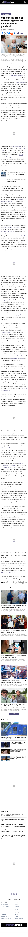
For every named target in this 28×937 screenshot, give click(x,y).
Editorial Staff (4, 920)
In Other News (5, 588)
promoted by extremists (17, 358)
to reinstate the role (19, 236)
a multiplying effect (16, 315)
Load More (14, 714)
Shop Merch (17, 909)
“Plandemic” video (6, 332)
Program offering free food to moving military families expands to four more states (13, 681)
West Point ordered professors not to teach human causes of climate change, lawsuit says (13, 825)
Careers (16, 916)
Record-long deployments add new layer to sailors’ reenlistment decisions (12, 820)
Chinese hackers (7, 467)
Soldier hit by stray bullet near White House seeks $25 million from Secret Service (12, 705)
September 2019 (17, 146)
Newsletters (17, 906)
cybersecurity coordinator (11, 227)
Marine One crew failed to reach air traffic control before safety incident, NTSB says (12, 830)
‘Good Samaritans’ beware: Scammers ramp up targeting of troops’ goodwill (13, 656)
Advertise (3, 914)
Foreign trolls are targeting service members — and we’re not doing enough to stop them (16, 174)
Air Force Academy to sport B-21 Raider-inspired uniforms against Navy (18, 742)
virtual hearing (5, 193)
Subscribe (17, 904)
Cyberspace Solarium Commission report (12, 448)
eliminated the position (8, 231)
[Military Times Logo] (9, 2)
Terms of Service (5, 906)
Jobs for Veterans (19, 918)
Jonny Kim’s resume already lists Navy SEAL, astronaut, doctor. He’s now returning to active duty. (13, 836)
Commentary (6, 14)
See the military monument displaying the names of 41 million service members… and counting (18, 750)
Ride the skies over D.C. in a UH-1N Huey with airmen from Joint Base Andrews (13, 738)
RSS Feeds (17, 908)
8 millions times (19, 356)
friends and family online (16, 75)
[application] (14, 729)
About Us (17, 914)
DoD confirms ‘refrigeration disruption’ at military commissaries (12, 814)
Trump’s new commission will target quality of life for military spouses (13, 631)
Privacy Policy (4, 904)
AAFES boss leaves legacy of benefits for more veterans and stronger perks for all (13, 606)
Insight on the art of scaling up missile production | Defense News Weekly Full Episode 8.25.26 (18, 757)
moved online (21, 82)
